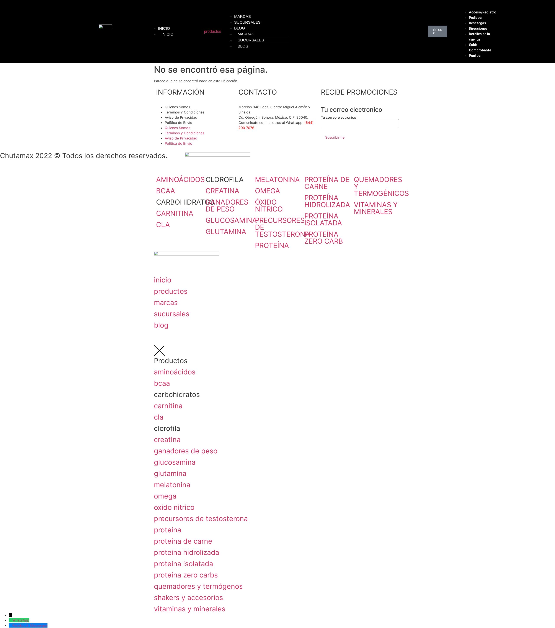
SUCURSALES (247, 22)
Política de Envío (178, 122)
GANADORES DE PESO (227, 205)
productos (212, 31)
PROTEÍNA (272, 245)
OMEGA (267, 191)
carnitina (168, 406)
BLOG (239, 28)
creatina (167, 439)
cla (158, 417)
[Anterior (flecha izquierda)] (7, 314)
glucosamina (175, 462)
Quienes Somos (177, 107)
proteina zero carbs (186, 575)
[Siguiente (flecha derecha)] (547, 314)
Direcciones (478, 28)
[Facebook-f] (243, 143)
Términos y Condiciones (184, 112)
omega (165, 496)
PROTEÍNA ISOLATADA (323, 219)
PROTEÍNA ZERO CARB (323, 237)
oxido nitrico (174, 507)
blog (161, 325)
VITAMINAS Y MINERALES (376, 208)
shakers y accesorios (188, 597)
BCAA (165, 191)
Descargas (477, 23)
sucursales (171, 314)
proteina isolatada (183, 563)
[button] (479, 7)
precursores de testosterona (201, 518)
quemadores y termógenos (198, 586)
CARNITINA (174, 213)
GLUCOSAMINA (231, 220)
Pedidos (475, 18)
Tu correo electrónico (338, 118)
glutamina (170, 473)
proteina (167, 530)
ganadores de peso (185, 451)
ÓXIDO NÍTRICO (269, 205)
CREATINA (222, 191)
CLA (163, 224)
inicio (162, 280)
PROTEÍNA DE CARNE (326, 183)
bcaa (162, 383)
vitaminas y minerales (189, 609)
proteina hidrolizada (186, 552)
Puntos (475, 56)
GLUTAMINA (226, 231)
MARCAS (246, 34)
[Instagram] (255, 143)
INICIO (164, 28)
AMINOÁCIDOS (180, 179)
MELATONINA (277, 179)
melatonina (172, 484)
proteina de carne (183, 541)
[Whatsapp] (267, 143)
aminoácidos (175, 372)
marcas (166, 302)
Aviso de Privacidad (181, 117)
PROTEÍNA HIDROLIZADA (327, 201)
